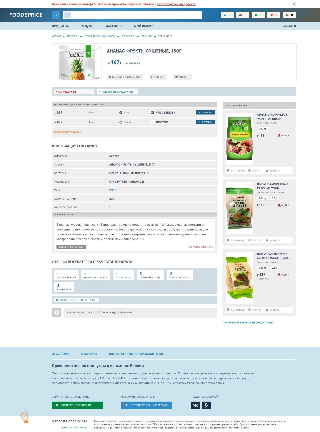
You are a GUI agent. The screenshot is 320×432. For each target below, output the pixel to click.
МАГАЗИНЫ (113, 26)
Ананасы (147, 36)
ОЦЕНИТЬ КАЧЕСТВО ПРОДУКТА (77, 300)
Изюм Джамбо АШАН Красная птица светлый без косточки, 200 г (275, 186)
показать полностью (71, 246)
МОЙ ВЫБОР (143, 26)
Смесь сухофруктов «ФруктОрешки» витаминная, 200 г (272, 117)
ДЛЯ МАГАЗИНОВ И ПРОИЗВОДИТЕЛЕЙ (136, 353)
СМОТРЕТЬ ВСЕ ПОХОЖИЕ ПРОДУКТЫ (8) (248, 322)
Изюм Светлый (284, 193)
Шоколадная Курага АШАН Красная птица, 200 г (273, 256)
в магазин (206, 112)
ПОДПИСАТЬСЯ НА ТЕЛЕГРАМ (149, 405)
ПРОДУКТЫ (60, 26)
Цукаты (273, 123)
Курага (273, 262)
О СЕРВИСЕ (89, 353)
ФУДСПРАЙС (60, 353)
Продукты (73, 36)
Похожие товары (67, 132)
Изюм (272, 193)
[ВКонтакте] (195, 405)
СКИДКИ (87, 26)
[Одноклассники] (206, 405)
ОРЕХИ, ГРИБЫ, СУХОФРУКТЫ (100, 36)
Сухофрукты (129, 36)
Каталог (56, 36)
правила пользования (73, 427)
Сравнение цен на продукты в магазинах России (98, 365)
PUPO (112, 190)
